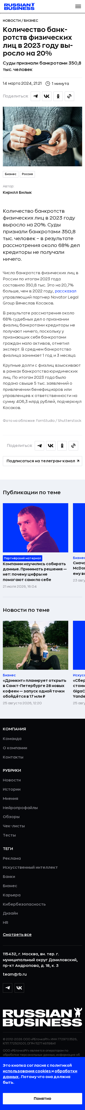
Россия (27, 174)
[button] (78, 6)
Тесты (9, 835)
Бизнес (31, 20)
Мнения (10, 799)
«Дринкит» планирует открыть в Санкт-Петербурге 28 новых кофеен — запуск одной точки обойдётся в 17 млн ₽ (34, 688)
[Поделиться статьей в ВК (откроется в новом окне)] (46, 96)
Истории (12, 789)
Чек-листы (14, 826)
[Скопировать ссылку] (69, 96)
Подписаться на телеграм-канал (41, 461)
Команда (12, 739)
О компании (15, 748)
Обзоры (11, 817)
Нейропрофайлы (20, 808)
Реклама (12, 858)
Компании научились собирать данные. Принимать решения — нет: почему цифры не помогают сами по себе (35, 572)
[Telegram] (7, 988)
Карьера (12, 895)
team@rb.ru (15, 974)
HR (5, 923)
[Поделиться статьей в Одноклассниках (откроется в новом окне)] (58, 96)
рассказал (65, 291)
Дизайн (10, 913)
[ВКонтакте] (19, 988)
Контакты (13, 757)
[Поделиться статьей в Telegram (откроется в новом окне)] (35, 96)
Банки (9, 877)
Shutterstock (69, 420)
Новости (12, 20)
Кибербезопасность (24, 904)
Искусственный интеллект (30, 867)
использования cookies (27, 1071)
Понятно (42, 1099)
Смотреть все (17, 935)
